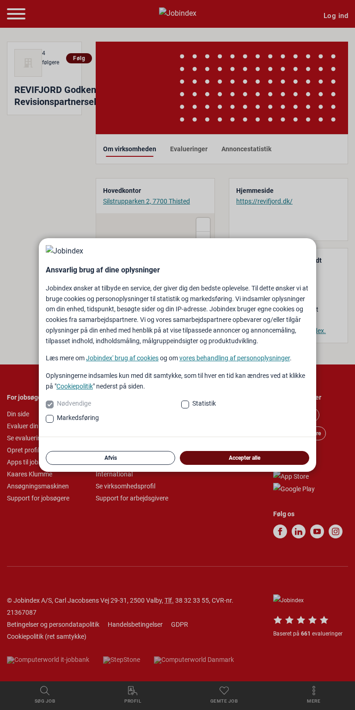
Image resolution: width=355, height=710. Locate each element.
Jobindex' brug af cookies (122, 358)
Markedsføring (78, 417)
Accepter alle (244, 458)
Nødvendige (74, 403)
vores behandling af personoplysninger (234, 358)
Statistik (204, 403)
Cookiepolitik (74, 386)
